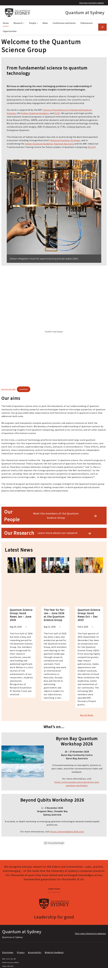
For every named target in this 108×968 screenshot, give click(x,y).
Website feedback (54, 952)
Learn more (54, 888)
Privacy (21, 952)
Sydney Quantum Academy (35, 113)
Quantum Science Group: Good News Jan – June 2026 (21, 615)
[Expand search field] (102, 27)
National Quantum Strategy (65, 140)
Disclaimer (8, 952)
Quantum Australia (64, 143)
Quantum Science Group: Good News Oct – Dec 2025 (89, 615)
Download (24, 389)
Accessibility (34, 952)
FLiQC (57, 113)
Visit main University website (91, 3)
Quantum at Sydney (84, 12)
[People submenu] (37, 23)
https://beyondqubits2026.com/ (67, 831)
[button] (11, 207)
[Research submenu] (23, 23)
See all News (86, 715)
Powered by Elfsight (56, 843)
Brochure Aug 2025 (8, 389)
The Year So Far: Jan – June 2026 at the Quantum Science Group (54, 615)
